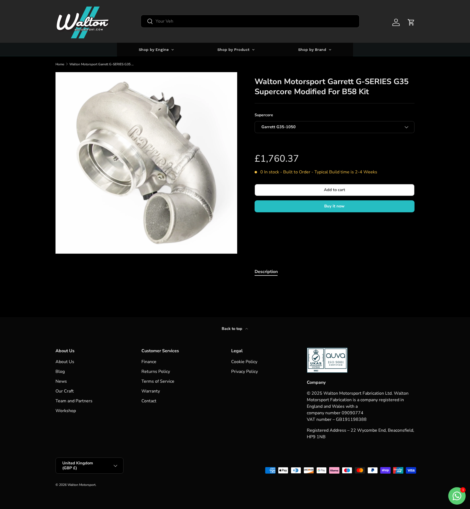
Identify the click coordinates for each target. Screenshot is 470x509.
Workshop (65, 411)
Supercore (264, 115)
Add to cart (334, 189)
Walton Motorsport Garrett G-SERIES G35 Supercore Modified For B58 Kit (102, 64)
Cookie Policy (244, 362)
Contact (148, 401)
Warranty (150, 391)
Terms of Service (157, 381)
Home (59, 64)
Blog (60, 372)
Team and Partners (73, 401)
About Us (64, 362)
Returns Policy (155, 372)
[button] (411, 22)
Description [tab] (266, 272)
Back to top (232, 328)
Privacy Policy (244, 372)
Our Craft (64, 391)
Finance (148, 362)
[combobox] (250, 21)
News (61, 381)
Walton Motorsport (81, 485)
